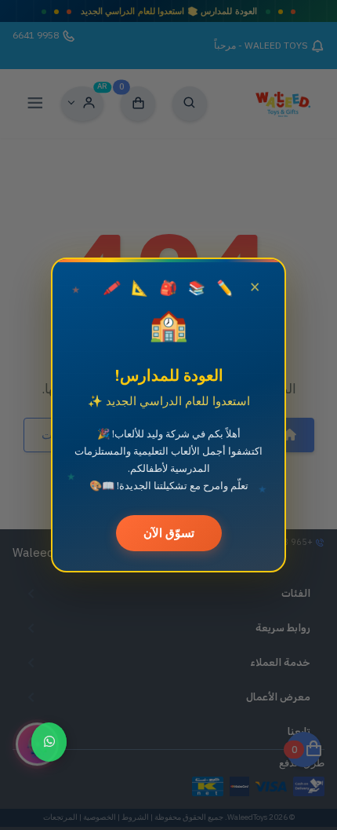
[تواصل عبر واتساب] (49, 741)
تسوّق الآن (168, 532)
